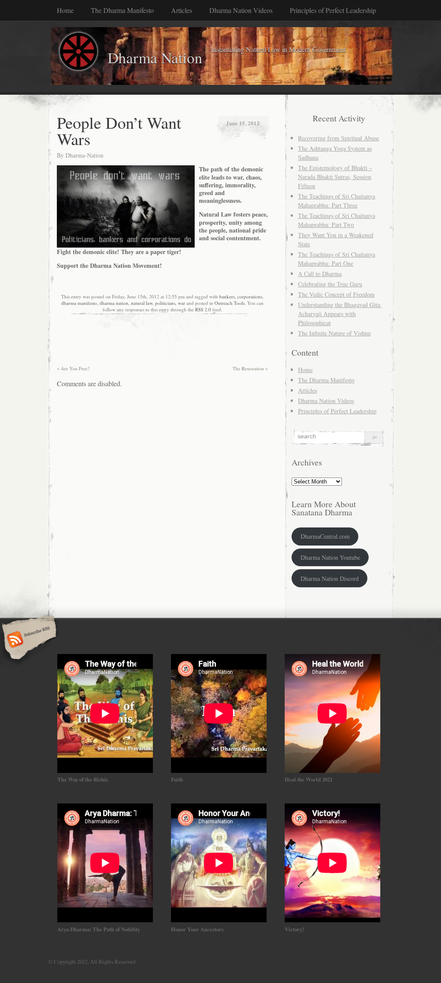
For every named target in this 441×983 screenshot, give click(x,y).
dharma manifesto (79, 303)
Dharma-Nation (84, 155)
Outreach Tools (229, 303)
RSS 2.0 (203, 309)
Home (65, 10)
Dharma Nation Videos (241, 10)
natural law (141, 303)
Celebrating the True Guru (330, 284)
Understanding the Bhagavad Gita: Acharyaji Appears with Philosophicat (340, 314)
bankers (227, 296)
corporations (249, 296)
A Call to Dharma (320, 274)
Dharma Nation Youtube (330, 557)
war (181, 303)
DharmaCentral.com (325, 536)
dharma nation (113, 303)
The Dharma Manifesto (122, 10)
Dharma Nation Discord (330, 578)
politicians (165, 303)
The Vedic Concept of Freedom (336, 294)
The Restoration (250, 368)
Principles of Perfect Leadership (333, 10)
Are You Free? (73, 368)
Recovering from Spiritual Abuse (338, 138)
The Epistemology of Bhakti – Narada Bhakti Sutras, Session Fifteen (335, 177)
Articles (181, 10)
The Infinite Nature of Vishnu (334, 333)
